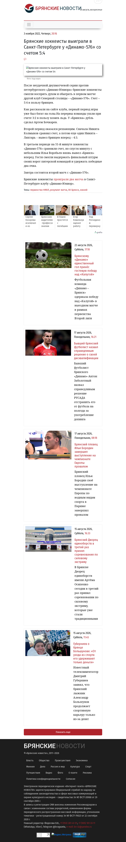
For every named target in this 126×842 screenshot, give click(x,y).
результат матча (58, 189)
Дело (42, 766)
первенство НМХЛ (39, 189)
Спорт (88, 766)
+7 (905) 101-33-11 (86, 823)
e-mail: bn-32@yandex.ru (79, 826)
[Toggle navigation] (29, 24)
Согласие (70, 778)
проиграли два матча (68, 179)
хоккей (83, 189)
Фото (60, 772)
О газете (73, 772)
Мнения (30, 766)
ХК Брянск (73, 189)
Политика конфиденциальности (43, 778)
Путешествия (33, 772)
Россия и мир (58, 766)
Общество (44, 760)
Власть (29, 760)
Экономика (82, 760)
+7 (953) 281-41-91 (68, 823)
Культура (75, 766)
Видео (49, 772)
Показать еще (63, 732)
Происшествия (62, 760)
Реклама (87, 772)
